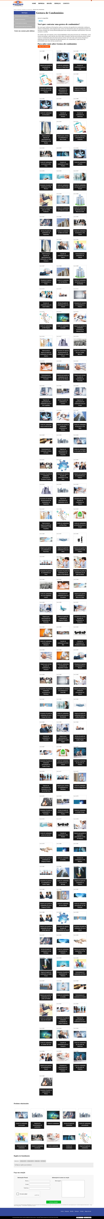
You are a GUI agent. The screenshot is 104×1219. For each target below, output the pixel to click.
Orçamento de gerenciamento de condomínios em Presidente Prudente (63, 91)
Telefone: (26, 1188)
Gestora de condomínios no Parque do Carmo (63, 208)
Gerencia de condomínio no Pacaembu (46, 738)
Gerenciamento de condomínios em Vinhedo (79, 255)
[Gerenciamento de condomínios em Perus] (80, 964)
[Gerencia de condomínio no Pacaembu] (46, 728)
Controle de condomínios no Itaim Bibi (63, 643)
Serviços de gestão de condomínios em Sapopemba (46, 232)
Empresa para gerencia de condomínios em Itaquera (80, 475)
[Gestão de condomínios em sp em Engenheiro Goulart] (46, 585)
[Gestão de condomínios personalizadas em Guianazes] (80, 127)
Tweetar (41, 21)
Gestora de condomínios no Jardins (63, 996)
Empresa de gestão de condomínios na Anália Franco (46, 974)
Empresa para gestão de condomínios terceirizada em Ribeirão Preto (80, 328)
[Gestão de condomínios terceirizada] (37, 1137)
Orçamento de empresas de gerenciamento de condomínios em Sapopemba (46, 501)
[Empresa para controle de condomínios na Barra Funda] (63, 127)
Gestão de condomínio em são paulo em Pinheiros (80, 1067)
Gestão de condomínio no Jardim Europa (80, 811)
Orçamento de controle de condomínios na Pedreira (80, 304)
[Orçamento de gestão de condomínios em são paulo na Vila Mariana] (63, 562)
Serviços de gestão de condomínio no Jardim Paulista (63, 812)
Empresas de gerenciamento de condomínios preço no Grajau (80, 402)
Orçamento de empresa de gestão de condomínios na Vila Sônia (63, 476)
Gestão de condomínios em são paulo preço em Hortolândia (63, 715)
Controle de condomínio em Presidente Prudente (80, 643)
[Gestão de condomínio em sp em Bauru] (63, 895)
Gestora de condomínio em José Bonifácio (63, 281)
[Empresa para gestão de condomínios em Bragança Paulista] (46, 849)
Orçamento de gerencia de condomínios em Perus (46, 572)
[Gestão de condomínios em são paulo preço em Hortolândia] (63, 705)
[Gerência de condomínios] (69, 1137)
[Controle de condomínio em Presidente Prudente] (80, 633)
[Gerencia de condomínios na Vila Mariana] (80, 849)
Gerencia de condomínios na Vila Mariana (80, 859)
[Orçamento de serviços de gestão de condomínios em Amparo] (80, 490)
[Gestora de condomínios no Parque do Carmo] (63, 199)
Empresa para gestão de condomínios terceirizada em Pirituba (63, 427)
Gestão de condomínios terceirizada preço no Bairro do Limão (80, 209)
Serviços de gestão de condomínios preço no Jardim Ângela (80, 738)
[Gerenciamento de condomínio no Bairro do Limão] (46, 441)
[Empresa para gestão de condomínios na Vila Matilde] (80, 941)
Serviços (57, 3)
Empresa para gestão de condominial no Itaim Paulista (80, 549)
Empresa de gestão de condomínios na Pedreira (80, 882)
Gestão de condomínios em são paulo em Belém (80, 450)
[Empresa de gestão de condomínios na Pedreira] (80, 872)
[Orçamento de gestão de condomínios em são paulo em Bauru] (80, 562)
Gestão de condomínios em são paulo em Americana (80, 1044)
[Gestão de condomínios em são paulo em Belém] (80, 441)
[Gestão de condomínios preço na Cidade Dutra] (63, 57)
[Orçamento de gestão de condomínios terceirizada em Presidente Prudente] (46, 465)
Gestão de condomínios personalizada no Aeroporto (63, 951)
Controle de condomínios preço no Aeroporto (63, 1044)
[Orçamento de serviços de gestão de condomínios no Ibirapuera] (80, 608)
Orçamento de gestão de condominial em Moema (46, 1092)
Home (34, 3)
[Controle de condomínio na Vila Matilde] (63, 825)
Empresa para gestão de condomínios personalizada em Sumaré (80, 691)
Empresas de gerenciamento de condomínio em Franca (80, 1019)
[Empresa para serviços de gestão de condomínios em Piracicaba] (80, 367)
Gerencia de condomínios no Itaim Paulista (63, 164)
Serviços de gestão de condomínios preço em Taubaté (63, 304)
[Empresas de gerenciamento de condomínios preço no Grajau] (80, 391)
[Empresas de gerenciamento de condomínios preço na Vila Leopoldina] (46, 391)
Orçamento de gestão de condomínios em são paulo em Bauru (80, 572)
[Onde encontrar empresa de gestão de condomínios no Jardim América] (46, 342)
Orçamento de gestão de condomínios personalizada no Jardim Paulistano (63, 1020)
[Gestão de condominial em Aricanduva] (46, 104)
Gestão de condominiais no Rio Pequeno (46, 326)
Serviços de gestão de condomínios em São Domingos (46, 951)
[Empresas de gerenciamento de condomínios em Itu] (63, 490)
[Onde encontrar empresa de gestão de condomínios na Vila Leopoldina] (46, 515)
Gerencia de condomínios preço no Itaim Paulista (46, 304)
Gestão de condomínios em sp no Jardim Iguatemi (80, 352)
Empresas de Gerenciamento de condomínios (37, 1125)
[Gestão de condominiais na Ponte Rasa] (63, 515)
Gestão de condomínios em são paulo (21, 1124)
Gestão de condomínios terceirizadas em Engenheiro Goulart (63, 666)
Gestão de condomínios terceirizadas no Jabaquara (46, 643)
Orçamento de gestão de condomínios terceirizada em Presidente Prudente (46, 476)
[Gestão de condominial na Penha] (80, 154)
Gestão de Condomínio (20, 19)
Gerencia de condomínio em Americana (80, 114)
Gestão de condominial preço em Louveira (46, 834)
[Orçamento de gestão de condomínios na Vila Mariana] (46, 176)
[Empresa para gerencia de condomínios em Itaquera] (80, 465)
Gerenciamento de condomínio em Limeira (80, 996)
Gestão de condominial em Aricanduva (46, 113)
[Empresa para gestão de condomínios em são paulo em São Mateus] (63, 367)
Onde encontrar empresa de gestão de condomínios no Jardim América (46, 353)
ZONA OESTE (30, 1161)
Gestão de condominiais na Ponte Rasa (63, 524)
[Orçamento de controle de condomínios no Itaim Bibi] (63, 680)
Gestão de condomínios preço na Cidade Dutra (63, 66)
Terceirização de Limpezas (21, 23)
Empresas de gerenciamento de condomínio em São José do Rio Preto (46, 788)
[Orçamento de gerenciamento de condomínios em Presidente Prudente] (63, 80)
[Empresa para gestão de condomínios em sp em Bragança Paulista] (46, 895)
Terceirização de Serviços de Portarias (23, 26)
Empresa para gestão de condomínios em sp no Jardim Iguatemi (46, 928)
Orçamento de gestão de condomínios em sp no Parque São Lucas (46, 715)
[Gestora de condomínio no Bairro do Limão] (63, 222)
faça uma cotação (44, 46)
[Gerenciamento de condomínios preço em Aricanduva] (63, 585)
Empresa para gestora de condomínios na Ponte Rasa (46, 549)
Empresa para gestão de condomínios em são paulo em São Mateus (63, 377)
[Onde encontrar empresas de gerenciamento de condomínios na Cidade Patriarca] (46, 245)
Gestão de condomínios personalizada (85, 1124)
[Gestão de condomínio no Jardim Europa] (80, 802)
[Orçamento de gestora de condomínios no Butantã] (80, 655)
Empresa (41, 3)
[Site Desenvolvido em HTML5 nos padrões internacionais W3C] (80, 1217)
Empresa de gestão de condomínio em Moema (80, 89)
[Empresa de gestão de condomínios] (85, 1137)
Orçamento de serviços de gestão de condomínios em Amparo (79, 501)
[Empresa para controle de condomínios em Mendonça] (63, 777)
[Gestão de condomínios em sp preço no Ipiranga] (63, 872)
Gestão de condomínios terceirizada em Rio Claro (46, 164)
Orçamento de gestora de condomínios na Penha (46, 282)
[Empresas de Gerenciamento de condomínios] (37, 1115)
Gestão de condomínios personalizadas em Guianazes (80, 137)
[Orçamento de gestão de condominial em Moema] (46, 1082)
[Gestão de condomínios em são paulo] (21, 1115)
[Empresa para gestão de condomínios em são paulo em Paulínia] (46, 986)
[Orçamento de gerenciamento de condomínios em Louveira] (63, 1057)
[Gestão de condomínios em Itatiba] (63, 317)
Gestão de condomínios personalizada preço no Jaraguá (80, 525)
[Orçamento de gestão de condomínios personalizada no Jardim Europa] (46, 752)
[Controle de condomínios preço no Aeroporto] (63, 1034)
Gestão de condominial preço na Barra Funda (63, 186)
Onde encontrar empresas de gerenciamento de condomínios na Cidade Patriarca (46, 257)
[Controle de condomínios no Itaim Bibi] (63, 633)
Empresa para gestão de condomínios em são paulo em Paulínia (46, 996)
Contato (66, 3)
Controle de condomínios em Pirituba (63, 114)
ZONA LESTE (23, 1161)
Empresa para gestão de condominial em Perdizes (46, 67)
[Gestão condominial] (53, 1137)
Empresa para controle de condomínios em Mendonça (63, 787)
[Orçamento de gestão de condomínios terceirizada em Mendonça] (46, 680)
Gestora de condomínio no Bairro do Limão (63, 231)
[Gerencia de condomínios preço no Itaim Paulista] (46, 294)
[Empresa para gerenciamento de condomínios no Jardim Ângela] (63, 728)
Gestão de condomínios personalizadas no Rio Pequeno (46, 90)
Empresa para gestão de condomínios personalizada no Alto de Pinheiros (80, 836)
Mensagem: (58, 1180)
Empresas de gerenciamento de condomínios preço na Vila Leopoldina (46, 402)
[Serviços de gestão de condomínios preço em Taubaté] (63, 294)
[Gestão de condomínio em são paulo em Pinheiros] (80, 1057)
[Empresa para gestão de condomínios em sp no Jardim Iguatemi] (46, 918)
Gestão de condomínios (53, 1123)
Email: (27, 1184)
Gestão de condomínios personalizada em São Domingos (80, 905)
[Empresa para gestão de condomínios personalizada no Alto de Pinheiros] (80, 825)
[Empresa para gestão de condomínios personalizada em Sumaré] (80, 680)
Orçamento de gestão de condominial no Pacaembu (46, 812)
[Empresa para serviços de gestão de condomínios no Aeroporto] (46, 655)
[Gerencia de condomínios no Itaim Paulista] (63, 154)
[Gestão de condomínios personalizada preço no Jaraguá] (80, 515)
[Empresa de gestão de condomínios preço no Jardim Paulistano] (80, 705)
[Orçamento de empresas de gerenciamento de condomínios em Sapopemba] (46, 490)
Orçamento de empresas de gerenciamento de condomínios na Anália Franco (63, 353)
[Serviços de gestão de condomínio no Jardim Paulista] (63, 802)
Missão (49, 3)
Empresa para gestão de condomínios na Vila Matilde (80, 951)
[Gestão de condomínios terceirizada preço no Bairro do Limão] (80, 199)
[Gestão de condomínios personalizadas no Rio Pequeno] (46, 80)
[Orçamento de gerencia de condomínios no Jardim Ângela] (46, 872)
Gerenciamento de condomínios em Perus (79, 973)
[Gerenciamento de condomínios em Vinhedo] (80, 245)
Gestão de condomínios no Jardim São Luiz (46, 1043)
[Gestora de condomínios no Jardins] (63, 986)
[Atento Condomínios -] (21, 3)
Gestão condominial (53, 1146)
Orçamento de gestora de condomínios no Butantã (80, 666)
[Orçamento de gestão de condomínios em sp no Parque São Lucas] (46, 705)
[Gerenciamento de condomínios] (21, 1137)
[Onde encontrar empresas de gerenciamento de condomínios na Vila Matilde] (46, 127)
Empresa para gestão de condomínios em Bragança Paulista (46, 859)
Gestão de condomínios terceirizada (37, 1146)
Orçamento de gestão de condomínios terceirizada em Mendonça (46, 691)
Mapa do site (88, 1211)
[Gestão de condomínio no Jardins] (63, 849)
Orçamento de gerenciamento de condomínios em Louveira (63, 1068)
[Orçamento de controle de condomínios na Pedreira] (80, 294)
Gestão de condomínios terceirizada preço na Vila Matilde (80, 282)
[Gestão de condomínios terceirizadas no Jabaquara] (46, 633)
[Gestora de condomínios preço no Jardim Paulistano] (46, 199)
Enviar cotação (53, 1202)
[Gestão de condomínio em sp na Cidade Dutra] (80, 777)
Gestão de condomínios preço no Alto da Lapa (46, 425)
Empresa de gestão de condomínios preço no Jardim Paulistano (80, 715)
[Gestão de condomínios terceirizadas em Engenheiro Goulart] (63, 655)
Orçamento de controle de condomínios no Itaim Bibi (63, 690)
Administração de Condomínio (22, 16)
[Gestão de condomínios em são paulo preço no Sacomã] (80, 176)
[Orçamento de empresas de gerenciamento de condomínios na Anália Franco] (63, 342)
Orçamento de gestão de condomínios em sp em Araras (80, 928)
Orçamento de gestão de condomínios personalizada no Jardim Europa (46, 763)
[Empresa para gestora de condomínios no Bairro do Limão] (80, 585)
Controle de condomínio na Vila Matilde (63, 835)
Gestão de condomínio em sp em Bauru (63, 904)
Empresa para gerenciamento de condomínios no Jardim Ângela (63, 739)
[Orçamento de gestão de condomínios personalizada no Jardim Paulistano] (63, 1009)
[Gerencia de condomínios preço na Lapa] (80, 57)
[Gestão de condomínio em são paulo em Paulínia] (80, 752)
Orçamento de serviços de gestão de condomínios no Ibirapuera (79, 619)
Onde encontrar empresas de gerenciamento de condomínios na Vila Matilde (46, 139)
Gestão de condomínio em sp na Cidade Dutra (80, 786)
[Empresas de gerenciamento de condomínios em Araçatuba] (63, 441)
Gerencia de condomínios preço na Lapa (80, 67)
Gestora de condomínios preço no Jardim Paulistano (46, 209)
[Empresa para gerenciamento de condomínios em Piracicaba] (46, 608)
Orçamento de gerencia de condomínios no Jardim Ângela (46, 882)
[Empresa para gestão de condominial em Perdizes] (46, 57)
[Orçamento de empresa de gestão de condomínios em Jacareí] (63, 918)
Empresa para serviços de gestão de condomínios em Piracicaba (80, 378)
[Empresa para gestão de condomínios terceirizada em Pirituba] (63, 416)
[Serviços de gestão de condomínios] (69, 1115)
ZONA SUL (37, 1161)
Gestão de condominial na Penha (80, 163)
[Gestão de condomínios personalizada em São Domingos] (80, 895)
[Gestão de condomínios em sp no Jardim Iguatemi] (80, 342)
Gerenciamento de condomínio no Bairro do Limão (46, 451)
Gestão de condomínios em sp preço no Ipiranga (63, 882)
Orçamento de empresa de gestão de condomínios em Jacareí (63, 928)
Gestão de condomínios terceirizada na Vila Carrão (80, 232)
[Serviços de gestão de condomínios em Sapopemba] (46, 222)
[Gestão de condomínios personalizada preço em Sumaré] (63, 752)
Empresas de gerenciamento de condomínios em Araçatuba (63, 452)
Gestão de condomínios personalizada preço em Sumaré (63, 762)
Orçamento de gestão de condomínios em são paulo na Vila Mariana (63, 572)
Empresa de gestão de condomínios (85, 1146)
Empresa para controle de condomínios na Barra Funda (63, 137)
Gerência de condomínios (69, 1146)
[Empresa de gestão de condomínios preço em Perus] (63, 539)
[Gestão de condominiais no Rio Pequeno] (46, 317)
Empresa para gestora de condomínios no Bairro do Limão (80, 595)
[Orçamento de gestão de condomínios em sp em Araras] (80, 918)
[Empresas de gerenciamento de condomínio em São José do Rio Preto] (46, 777)
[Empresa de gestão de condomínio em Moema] (80, 80)
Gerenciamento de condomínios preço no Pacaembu (46, 377)
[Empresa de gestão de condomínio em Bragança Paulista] (63, 608)
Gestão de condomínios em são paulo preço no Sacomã (80, 187)
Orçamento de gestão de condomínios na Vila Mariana (46, 187)
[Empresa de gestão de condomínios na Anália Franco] (46, 964)
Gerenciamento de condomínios (21, 1146)
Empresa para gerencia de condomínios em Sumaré (46, 1067)
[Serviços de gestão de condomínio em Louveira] (63, 391)
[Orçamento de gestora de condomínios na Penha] (46, 272)
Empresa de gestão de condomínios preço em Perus (63, 549)
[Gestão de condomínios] (53, 1115)
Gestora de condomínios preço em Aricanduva (46, 1018)
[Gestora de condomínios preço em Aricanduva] (46, 1009)
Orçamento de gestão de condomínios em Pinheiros (63, 974)
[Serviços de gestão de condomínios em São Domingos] (46, 941)
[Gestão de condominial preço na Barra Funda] (63, 176)
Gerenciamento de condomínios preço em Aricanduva (63, 595)
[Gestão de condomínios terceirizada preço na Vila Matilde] (80, 272)
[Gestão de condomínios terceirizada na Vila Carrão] (80, 222)
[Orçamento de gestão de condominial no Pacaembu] (46, 802)
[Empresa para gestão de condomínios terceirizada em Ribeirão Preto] (80, 317)
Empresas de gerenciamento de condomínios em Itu (63, 500)
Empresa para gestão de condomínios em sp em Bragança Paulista (46, 905)
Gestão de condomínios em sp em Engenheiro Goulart (46, 595)
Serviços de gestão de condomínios (69, 1124)
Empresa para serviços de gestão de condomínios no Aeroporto (46, 667)
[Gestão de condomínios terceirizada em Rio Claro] (46, 154)
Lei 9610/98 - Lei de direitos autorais (29, 1205)
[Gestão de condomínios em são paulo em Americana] (80, 1034)
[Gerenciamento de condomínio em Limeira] (80, 986)
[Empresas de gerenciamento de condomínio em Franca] (80, 1009)
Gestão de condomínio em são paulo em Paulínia (80, 762)
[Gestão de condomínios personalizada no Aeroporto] (63, 941)
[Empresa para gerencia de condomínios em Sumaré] (46, 1057)
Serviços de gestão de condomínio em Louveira (63, 401)
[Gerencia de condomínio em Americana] (80, 104)
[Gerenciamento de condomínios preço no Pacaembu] (46, 367)
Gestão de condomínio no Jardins (63, 858)
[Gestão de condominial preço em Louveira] (46, 825)
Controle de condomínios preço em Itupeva (63, 255)
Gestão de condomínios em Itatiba (63, 326)
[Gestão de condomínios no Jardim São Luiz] (46, 1034)
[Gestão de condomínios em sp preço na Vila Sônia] (80, 416)
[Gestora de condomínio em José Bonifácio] (63, 272)
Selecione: (16, 1161)
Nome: (27, 1180)
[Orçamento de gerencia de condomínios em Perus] (46, 562)
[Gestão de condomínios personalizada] (85, 1115)
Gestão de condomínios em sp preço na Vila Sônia (80, 426)
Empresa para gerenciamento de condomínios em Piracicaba (46, 619)
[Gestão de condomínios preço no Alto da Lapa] (46, 416)
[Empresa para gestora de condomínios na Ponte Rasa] (46, 539)
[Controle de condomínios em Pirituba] (63, 104)
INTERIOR (43, 1161)
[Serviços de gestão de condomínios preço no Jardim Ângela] (80, 728)
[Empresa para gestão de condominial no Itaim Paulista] (80, 539)
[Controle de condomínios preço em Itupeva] (63, 245)
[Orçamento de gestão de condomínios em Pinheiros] (63, 964)
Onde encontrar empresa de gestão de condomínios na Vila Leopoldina (46, 526)
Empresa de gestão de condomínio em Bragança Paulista (63, 618)
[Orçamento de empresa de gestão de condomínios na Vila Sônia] (63, 465)
